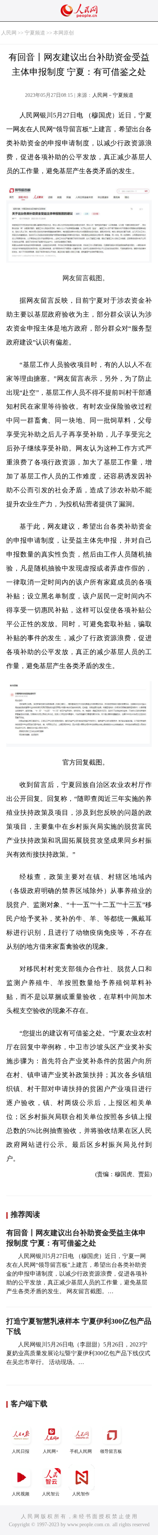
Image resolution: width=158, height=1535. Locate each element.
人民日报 (20, 1451)
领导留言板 (111, 1451)
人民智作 (81, 1493)
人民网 (9, 33)
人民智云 (51, 1493)
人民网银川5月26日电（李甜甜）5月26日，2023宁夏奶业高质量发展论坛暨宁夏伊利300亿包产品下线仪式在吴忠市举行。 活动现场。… (78, 1353)
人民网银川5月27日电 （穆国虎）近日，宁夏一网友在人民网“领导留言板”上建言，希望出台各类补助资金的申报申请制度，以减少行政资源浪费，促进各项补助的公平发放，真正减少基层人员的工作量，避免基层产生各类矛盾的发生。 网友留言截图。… (76, 1273)
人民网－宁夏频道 (112, 95)
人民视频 (20, 1493)
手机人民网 (81, 1451)
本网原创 (63, 33)
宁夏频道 (35, 33)
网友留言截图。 (85, 278)
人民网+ (50, 1451)
